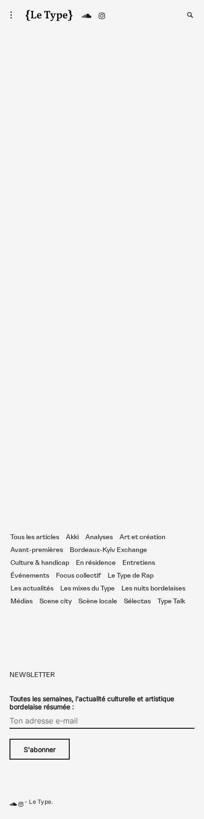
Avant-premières (36, 550)
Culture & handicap (39, 563)
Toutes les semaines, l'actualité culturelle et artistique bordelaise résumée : (91, 703)
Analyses (99, 537)
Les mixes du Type (87, 588)
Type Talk (171, 601)
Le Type (40, 801)
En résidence (96, 563)
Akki (72, 537)
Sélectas (137, 601)
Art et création (143, 537)
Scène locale (97, 601)
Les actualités (32, 588)
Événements (29, 575)
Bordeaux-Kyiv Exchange (108, 550)
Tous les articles (34, 537)
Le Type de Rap (131, 575)
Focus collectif (78, 575)
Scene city (55, 601)
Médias (21, 601)
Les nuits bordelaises (153, 588)
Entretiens (138, 563)
